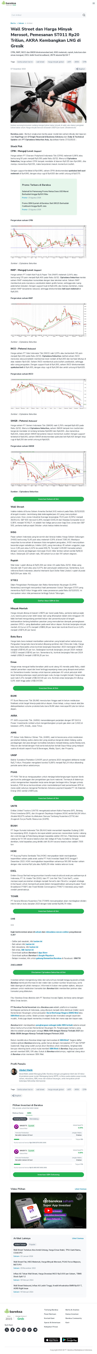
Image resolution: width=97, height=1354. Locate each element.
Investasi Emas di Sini (48, 688)
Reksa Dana (18, 1113)
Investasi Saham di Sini (48, 499)
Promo (24, 198)
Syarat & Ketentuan (52, 1322)
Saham (21, 23)
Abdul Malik (26, 1070)
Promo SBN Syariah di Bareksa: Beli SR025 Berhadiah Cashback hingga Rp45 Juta (45, 204)
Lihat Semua (80, 1189)
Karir (67, 1322)
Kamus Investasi (72, 1314)
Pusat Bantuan (50, 1314)
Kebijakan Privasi (51, 1327)
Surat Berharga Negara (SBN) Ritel (62, 1013)
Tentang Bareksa (51, 1310)
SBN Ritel (15, 1015)
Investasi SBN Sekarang (49, 1174)
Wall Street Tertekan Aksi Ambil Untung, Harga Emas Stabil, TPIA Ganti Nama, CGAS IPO (47, 1251)
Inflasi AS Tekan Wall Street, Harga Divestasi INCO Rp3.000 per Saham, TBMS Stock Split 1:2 (47, 1275)
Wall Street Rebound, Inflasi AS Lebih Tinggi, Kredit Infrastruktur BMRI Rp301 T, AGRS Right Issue (47, 1287)
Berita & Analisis (72, 1310)
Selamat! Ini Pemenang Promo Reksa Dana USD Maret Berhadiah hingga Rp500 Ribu (45, 192)
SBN (29, 1113)
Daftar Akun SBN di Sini (48, 600)
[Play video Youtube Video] (48, 1211)
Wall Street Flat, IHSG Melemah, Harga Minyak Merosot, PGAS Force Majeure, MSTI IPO (47, 1263)
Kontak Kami (49, 1318)
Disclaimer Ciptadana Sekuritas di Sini (48, 972)
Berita (13, 23)
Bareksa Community (74, 1318)
